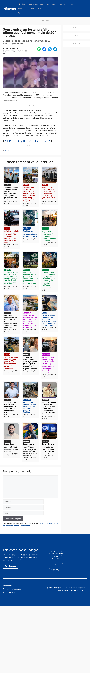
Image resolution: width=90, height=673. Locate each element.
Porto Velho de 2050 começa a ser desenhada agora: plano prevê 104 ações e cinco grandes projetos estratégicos (30, 321)
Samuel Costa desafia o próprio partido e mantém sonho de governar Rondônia (11, 447)
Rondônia (51, 4)
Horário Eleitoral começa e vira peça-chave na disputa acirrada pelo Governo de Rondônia (48, 448)
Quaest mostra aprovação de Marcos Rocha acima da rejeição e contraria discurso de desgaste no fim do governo (30, 449)
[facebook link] (57, 569)
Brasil (7, 151)
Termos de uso (9, 593)
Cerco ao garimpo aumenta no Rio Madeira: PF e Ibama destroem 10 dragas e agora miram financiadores (11, 363)
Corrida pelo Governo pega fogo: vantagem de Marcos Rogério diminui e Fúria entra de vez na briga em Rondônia (30, 363)
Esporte (45, 228)
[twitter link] (50, 569)
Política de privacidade (12, 589)
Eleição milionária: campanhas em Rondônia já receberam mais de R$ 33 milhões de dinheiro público (49, 320)
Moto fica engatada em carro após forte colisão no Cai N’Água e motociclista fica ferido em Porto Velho (11, 236)
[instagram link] (54, 569)
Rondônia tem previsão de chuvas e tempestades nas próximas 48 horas (30, 234)
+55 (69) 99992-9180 (60, 564)
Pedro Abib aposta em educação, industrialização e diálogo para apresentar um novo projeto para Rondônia (49, 408)
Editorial (35, 9)
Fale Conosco (10, 566)
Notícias (26, 228)
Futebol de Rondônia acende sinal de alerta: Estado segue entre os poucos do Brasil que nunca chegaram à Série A (30, 278)
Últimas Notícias (36, 4)
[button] (19, 13)
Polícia (73, 4)
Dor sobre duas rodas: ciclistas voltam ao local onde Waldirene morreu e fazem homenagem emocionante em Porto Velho (29, 194)
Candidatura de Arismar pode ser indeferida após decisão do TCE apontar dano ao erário (10, 407)
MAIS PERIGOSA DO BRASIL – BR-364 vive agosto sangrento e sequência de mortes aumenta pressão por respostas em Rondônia (48, 364)
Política (62, 4)
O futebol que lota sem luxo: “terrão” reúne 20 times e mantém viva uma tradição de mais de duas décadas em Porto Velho (11, 278)
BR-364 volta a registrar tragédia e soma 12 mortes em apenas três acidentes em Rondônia (30, 407)
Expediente (22, 9)
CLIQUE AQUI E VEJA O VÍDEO (27, 141)
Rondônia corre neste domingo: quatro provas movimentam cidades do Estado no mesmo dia (49, 235)
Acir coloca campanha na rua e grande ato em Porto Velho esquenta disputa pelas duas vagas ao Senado (11, 321)
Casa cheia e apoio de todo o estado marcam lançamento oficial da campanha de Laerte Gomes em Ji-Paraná (11, 193)
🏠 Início (21, 4)
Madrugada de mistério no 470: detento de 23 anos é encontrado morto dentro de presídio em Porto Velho (49, 193)
